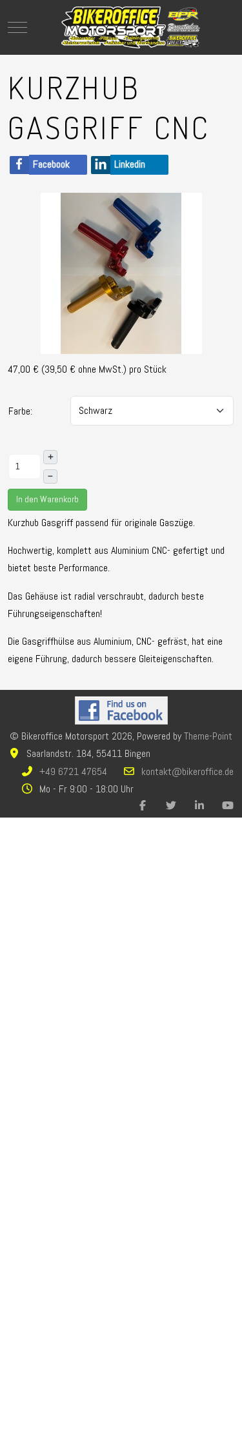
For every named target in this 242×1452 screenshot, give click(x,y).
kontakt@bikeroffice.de (187, 771)
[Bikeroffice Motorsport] (131, 27)
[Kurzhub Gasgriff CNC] (121, 272)
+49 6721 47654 (73, 771)
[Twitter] (171, 805)
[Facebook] (142, 805)
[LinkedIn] (199, 805)
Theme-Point (208, 736)
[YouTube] (227, 805)
